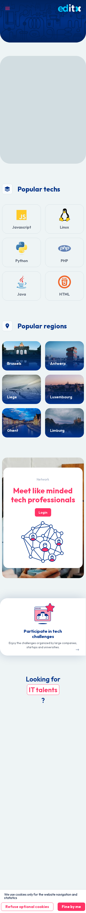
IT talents (43, 689)
